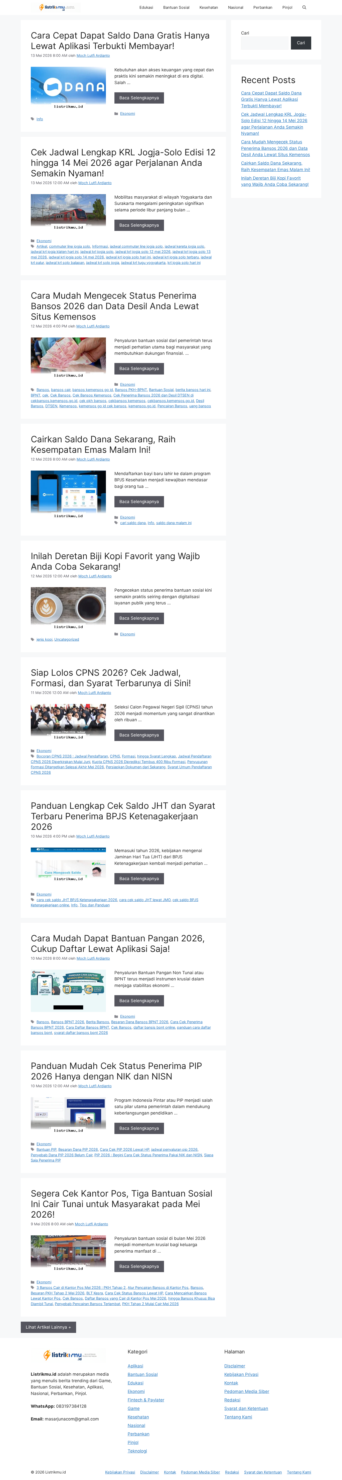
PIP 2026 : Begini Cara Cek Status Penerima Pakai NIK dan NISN (148, 1155)
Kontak (231, 1382)
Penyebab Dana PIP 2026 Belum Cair (61, 1155)
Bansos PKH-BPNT (131, 390)
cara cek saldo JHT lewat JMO (144, 900)
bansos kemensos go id (92, 390)
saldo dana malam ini (174, 523)
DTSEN (51, 406)
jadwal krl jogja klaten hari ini (54, 251)
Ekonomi (127, 113)
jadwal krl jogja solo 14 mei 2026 (76, 257)
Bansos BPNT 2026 (67, 1022)
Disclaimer (234, 1365)
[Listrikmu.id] (56, 7)
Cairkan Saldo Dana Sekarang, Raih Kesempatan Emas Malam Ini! (103, 444)
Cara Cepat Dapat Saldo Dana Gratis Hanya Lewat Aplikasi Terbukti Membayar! (120, 40)
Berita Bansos (97, 1022)
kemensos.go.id (141, 406)
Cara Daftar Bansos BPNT (87, 1027)
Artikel (42, 246)
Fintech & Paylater (146, 1399)
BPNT (35, 395)
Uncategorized (66, 639)
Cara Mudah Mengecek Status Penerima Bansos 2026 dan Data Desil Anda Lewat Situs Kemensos (115, 306)
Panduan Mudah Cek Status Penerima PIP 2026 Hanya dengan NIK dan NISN (116, 1070)
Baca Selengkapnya (139, 97)
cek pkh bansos (92, 401)
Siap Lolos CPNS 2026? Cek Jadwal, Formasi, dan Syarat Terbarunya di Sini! (111, 677)
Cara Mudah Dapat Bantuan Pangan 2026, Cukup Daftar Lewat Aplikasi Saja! (118, 943)
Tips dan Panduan (95, 905)
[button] (304, 7)
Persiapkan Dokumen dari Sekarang (135, 767)
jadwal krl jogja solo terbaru (176, 257)
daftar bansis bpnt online (154, 1027)
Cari (245, 33)
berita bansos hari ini (193, 390)
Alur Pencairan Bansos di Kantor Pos (158, 1287)
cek (45, 395)
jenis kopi (44, 639)
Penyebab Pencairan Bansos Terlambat (87, 1304)
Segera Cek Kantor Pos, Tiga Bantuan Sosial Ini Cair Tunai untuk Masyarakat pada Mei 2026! (121, 1204)
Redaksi (232, 1399)
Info (40, 119)
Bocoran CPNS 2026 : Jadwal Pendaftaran (72, 756)
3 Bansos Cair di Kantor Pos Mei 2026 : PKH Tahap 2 (81, 1287)
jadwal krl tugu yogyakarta (143, 262)
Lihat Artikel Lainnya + (48, 1327)
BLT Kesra (94, 1293)
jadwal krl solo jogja (102, 262)
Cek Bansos (60, 395)
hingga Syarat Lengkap (156, 756)
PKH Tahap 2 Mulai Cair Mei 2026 (150, 1304)
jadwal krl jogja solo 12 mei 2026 (142, 251)
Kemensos (68, 406)
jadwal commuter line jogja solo (136, 246)
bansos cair (60, 390)
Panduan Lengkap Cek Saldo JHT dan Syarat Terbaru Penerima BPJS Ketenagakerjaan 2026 (123, 816)
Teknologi (137, 1450)
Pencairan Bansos (172, 406)
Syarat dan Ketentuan (246, 1408)
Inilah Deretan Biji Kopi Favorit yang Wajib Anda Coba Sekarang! (115, 561)
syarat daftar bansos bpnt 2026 (81, 1032)
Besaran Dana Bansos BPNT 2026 (139, 1022)
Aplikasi (135, 1365)
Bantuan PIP (46, 1149)
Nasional (235, 7)
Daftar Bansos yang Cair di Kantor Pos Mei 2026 (125, 1298)
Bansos (43, 390)
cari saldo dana (133, 523)
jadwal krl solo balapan (65, 262)
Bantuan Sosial (176, 7)
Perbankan (262, 7)
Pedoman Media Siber (246, 1391)
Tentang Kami (238, 1416)
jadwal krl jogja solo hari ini (128, 257)
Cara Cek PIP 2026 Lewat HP (124, 1149)
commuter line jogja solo (69, 246)
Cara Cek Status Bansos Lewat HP (134, 1293)
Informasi (100, 246)
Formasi (128, 756)
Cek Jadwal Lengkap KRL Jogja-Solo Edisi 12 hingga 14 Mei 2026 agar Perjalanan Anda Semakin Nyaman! (123, 162)
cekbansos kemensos (126, 401)
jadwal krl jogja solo (96, 251)
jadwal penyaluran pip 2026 (174, 1149)
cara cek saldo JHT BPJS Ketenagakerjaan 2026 (77, 900)
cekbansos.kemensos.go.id (170, 401)
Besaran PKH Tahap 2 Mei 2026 (57, 1293)
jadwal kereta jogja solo (184, 246)
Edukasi (146, 7)
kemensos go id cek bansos (102, 406)
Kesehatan (209, 7)
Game (134, 1408)
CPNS (115, 756)
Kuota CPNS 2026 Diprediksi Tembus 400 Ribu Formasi (138, 762)
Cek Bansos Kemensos (92, 395)
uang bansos (200, 406)
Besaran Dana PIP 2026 (78, 1149)
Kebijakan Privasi (241, 1374)
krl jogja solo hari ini (184, 262)
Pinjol (287, 7)
